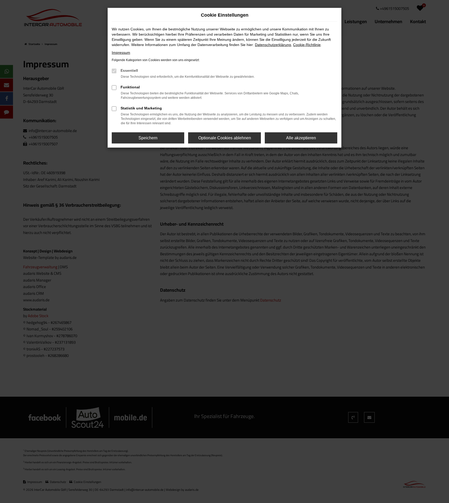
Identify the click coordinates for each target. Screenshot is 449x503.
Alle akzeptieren (301, 138)
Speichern (147, 138)
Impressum (121, 52)
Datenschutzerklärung (273, 45)
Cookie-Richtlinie (307, 45)
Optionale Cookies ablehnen (224, 138)
